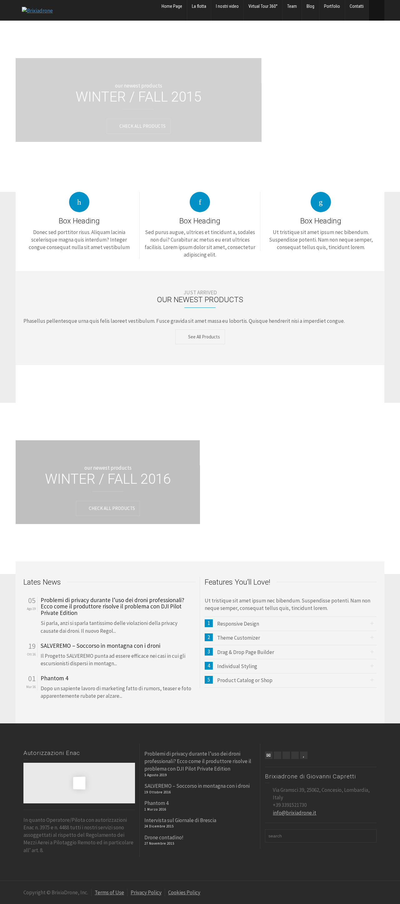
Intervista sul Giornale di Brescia (180, 820)
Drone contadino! (163, 837)
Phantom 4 (54, 678)
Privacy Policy (146, 892)
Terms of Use (109, 892)
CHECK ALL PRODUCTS (142, 126)
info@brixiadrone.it (294, 812)
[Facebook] (277, 755)
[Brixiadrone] (37, 10)
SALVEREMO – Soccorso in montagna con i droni (100, 645)
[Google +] (286, 755)
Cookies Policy (184, 892)
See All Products (204, 337)
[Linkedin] (295, 755)
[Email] (268, 755)
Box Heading (79, 221)
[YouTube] (304, 755)
